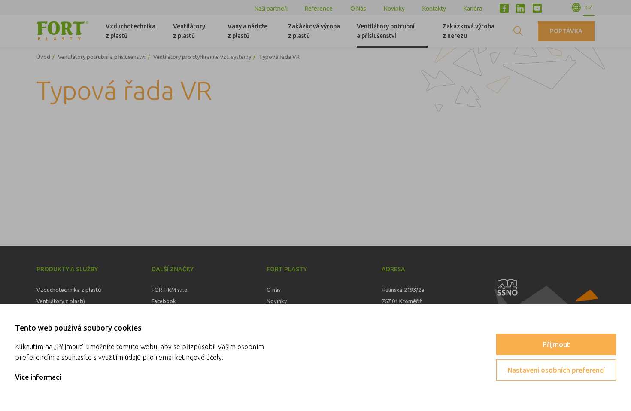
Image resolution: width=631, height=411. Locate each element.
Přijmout (556, 344)
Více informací (38, 377)
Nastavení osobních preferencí (556, 370)
